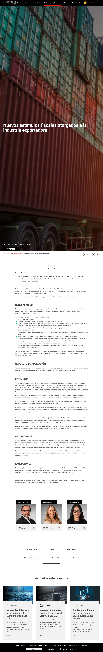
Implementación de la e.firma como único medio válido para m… (83, 614)
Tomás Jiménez (51, 566)
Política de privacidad (81, 645)
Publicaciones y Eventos (12, 253)
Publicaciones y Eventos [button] (52, 3)
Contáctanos (83, 3)
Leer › (8, 635)
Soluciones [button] (29, 3)
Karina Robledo (71, 549)
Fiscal (52, 549)
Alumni (74, 3)
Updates (11, 249)
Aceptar (34, 649)
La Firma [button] (18, 3)
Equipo (39, 3)
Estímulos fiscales (32, 549)
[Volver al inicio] (9, 3)
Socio (19, 527)
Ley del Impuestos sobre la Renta (31, 557)
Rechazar (51, 649)
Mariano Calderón (57, 557)
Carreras (67, 3)
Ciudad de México (23, 528)
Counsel (45, 527)
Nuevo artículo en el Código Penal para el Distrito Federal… (51, 613)
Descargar (51, 267)
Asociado (71, 527)
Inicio (4, 253)
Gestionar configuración (69, 649)
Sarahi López (77, 557)
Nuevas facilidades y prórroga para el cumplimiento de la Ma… (17, 614)
